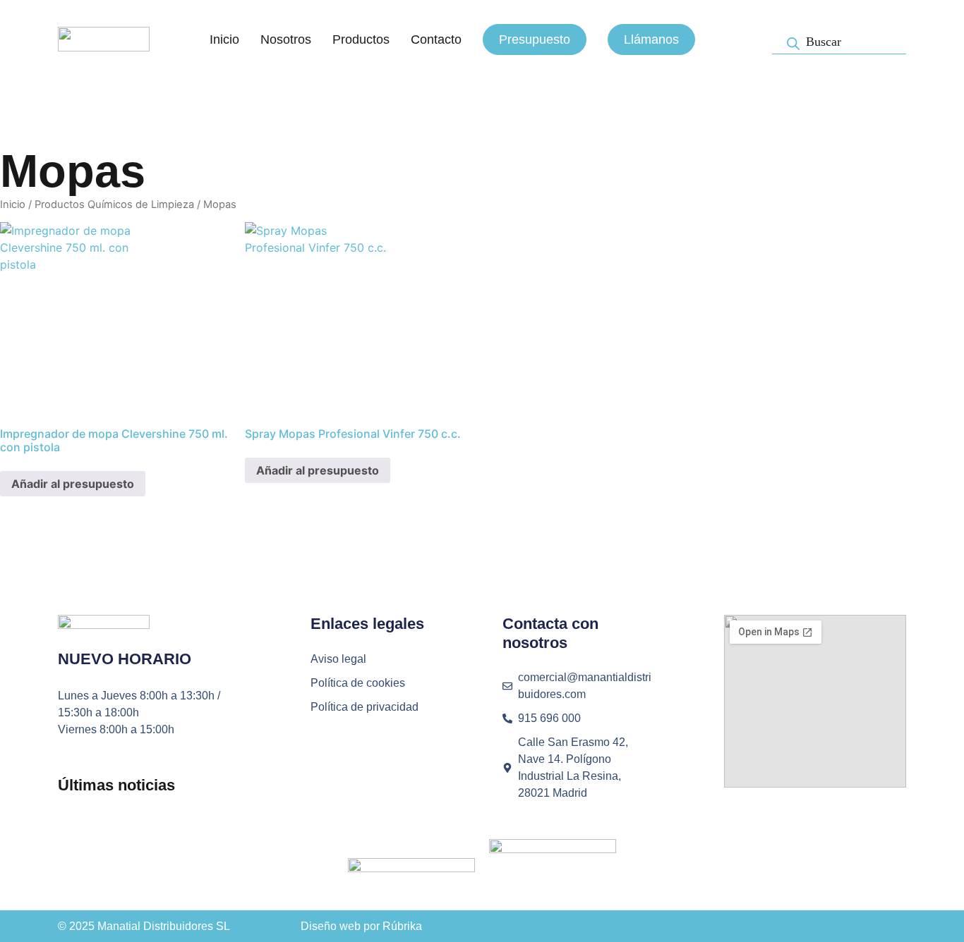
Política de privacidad (364, 707)
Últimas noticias (116, 785)
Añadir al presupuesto (72, 484)
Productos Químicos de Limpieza (114, 204)
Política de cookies (358, 683)
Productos (361, 39)
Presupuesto (534, 39)
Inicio (224, 39)
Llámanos (651, 39)
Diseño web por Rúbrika (361, 926)
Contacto (436, 39)
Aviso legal (338, 659)
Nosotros (285, 39)
